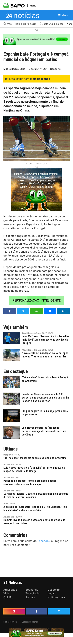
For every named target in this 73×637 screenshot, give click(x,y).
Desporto (55, 68)
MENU (33, 5)
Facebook (44, 541)
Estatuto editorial (30, 621)
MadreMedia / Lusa (14, 68)
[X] (59, 611)
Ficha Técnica (10, 621)
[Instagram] (14, 611)
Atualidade (27, 333)
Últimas (10, 449)
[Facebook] (36, 611)
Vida (5, 503)
